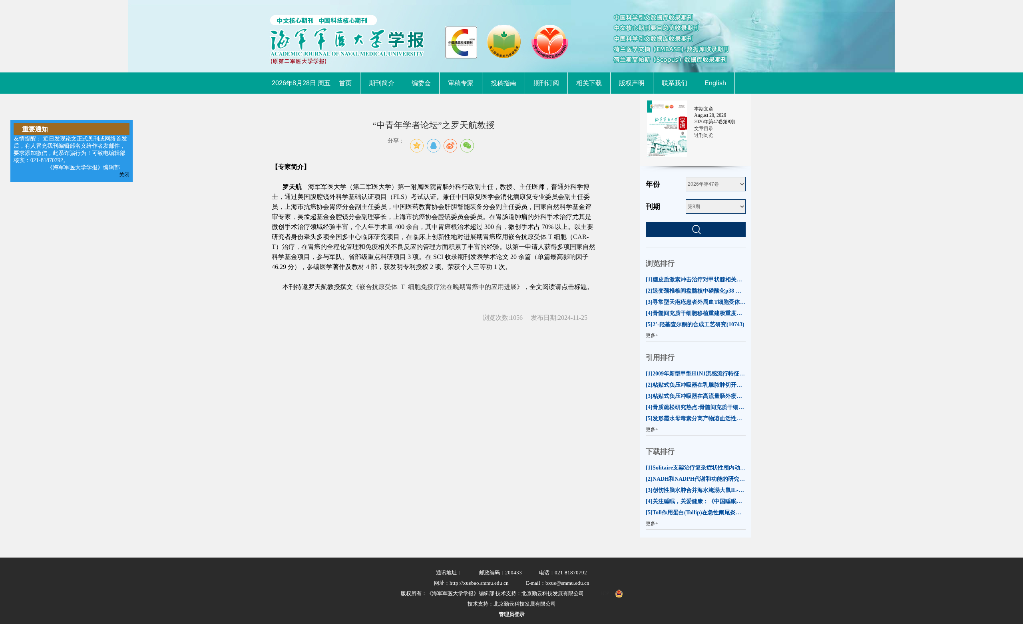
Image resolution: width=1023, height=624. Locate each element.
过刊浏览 (703, 135)
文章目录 (703, 128)
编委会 (421, 83)
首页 (345, 83)
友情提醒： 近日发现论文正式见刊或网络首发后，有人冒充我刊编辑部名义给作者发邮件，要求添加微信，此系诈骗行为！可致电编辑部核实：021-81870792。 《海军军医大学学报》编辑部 (70, 153)
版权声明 (632, 83)
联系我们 (674, 83)
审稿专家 (461, 83)
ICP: (606, 593)
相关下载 (589, 83)
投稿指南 (503, 83)
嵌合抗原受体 (378, 286)
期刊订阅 (546, 83)
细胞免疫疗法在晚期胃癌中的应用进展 (462, 286)
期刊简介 (381, 83)
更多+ (652, 335)
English (715, 83)
